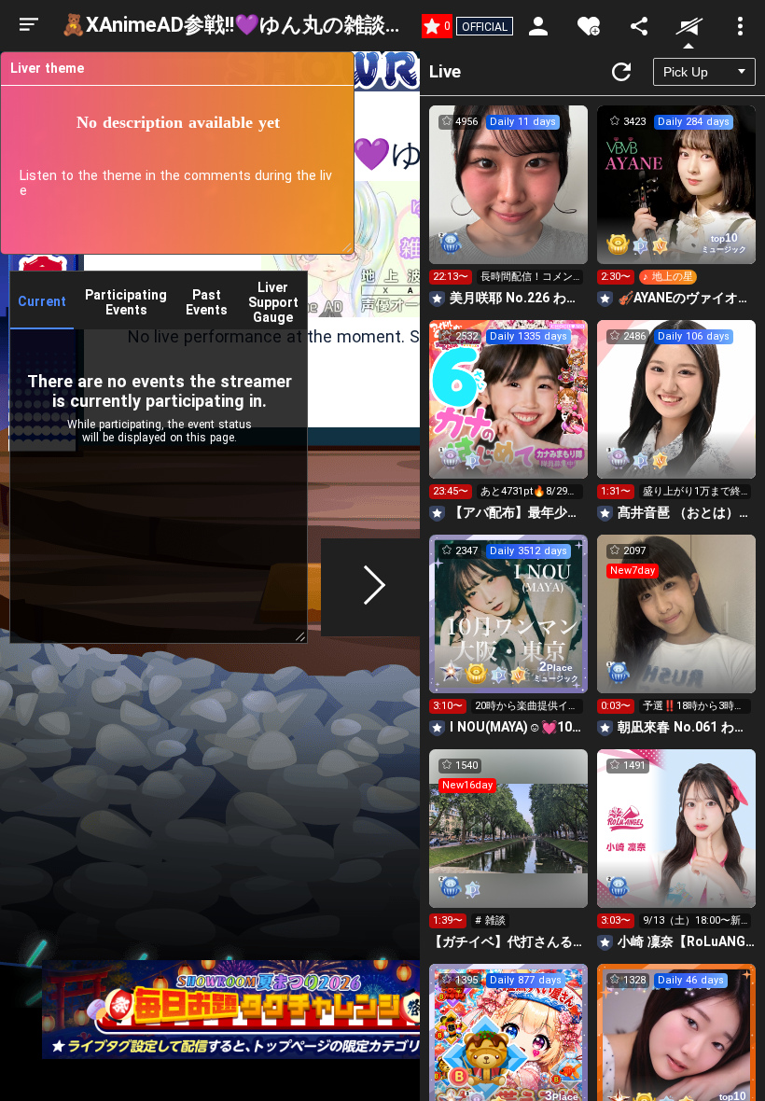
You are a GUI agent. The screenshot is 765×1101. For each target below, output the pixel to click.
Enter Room (509, 201)
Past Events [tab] (207, 302)
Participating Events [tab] (126, 302)
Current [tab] (42, 301)
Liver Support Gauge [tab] (273, 302)
